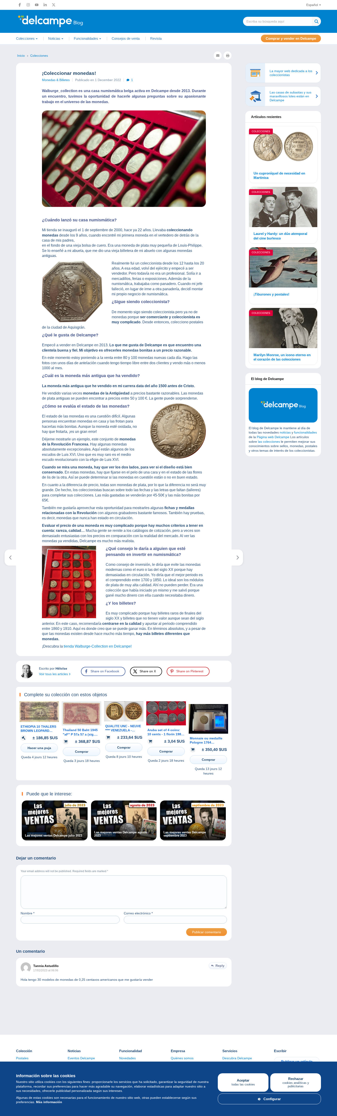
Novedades (127, 1058)
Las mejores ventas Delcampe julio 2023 (53, 835)
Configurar (272, 1099)
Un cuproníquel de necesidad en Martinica (279, 175)
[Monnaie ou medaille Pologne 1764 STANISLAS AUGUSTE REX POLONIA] (208, 732)
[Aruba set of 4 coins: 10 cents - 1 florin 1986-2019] (166, 724)
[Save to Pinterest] (7, 417)
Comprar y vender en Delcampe (291, 38)
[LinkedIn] (45, 4)
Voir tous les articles (54, 674)
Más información (49, 1102)
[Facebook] (19, 4)
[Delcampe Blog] (60, 21)
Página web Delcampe (273, 437)
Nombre (27, 913)
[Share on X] (7, 406)
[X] (53, 4)
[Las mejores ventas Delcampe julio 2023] (55, 838)
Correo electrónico (138, 913)
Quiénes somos (182, 1058)
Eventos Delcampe (81, 1058)
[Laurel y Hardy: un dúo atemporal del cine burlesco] (283, 207)
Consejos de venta (126, 38)
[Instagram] (28, 4)
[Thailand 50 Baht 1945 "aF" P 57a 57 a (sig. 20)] (81, 724)
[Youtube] (36, 4)
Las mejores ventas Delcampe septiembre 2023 (184, 834)
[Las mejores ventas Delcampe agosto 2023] (124, 838)
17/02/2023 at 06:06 (45, 970)
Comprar (81, 751)
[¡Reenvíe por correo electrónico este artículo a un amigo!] (218, 55)
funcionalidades (305, 432)
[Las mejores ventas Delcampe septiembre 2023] (193, 838)
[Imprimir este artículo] (228, 55)
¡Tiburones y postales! (271, 294)
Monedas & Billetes (56, 80)
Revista (156, 38)
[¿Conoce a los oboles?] (237, 557)
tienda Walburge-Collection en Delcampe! (97, 646)
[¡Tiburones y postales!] (283, 268)
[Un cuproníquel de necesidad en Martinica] (283, 147)
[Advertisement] (283, 493)
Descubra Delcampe (237, 1058)
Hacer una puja (39, 748)
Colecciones (261, 131)
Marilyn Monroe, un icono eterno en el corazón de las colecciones (282, 357)
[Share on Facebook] (7, 395)
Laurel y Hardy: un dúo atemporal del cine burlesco (280, 236)
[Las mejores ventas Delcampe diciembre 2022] (10, 557)
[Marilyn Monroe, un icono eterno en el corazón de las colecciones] (283, 328)
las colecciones (269, 441)
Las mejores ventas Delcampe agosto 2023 (120, 834)
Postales (22, 1058)
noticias (285, 432)
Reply (219, 965)
